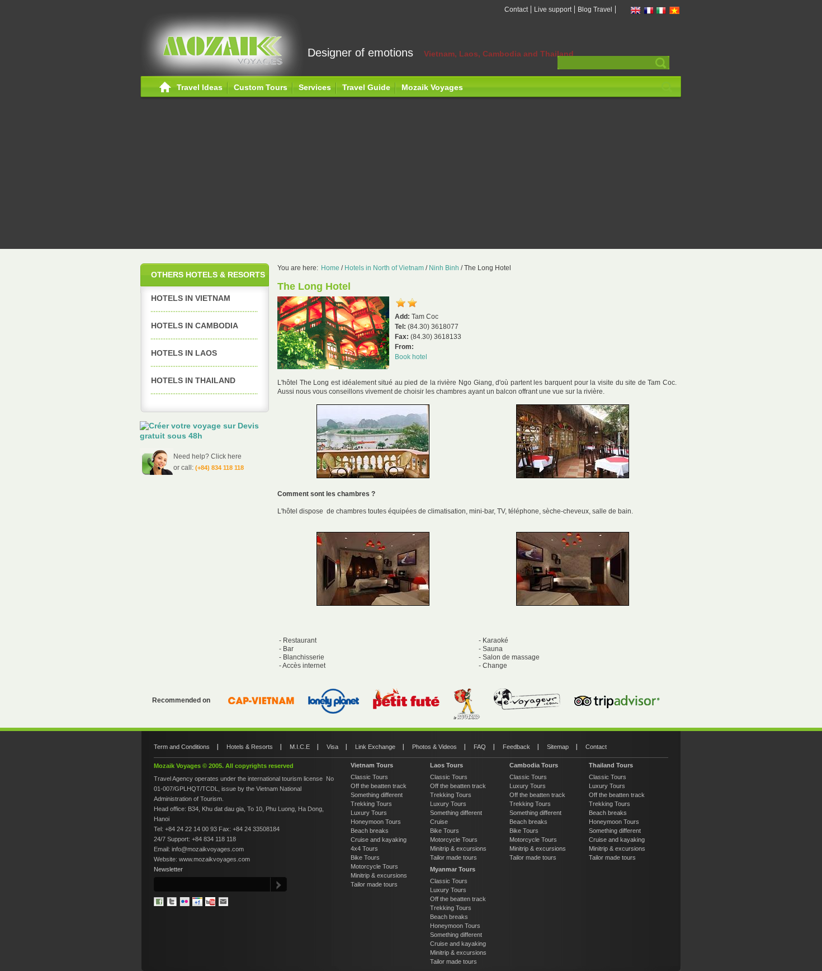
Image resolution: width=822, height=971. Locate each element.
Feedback (516, 746)
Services (315, 87)
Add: (403, 316)
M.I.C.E (300, 746)
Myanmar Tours (452, 869)
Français (649, 10)
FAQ (480, 746)
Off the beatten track (379, 786)
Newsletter (168, 869)
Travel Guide (366, 87)
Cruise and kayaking (379, 839)
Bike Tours (365, 857)
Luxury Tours (369, 812)
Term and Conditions (182, 746)
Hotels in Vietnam (190, 298)
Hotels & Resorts (249, 746)
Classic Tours (369, 777)
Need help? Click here (207, 456)
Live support (552, 9)
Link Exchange (375, 746)
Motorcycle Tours (374, 866)
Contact (516, 9)
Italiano (661, 10)
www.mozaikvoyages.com (214, 859)
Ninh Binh (444, 268)
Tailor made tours (374, 884)
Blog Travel (595, 9)
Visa (332, 746)
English (636, 10)
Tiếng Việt (674, 10)
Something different (377, 794)
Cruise (439, 821)
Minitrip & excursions (379, 875)
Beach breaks (370, 830)
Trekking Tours (371, 803)
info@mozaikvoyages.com (208, 849)
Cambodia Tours (533, 765)
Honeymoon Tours (376, 821)
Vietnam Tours (372, 765)
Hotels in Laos (184, 352)
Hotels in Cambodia (194, 325)
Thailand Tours (611, 765)
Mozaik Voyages (432, 87)
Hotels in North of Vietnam (384, 268)
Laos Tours (446, 765)
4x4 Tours (364, 848)
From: (404, 347)
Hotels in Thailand (193, 380)
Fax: (402, 337)
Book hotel (411, 357)
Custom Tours (260, 87)
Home (165, 88)
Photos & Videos (434, 746)
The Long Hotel (487, 268)
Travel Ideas (200, 87)
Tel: (401, 327)
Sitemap (558, 746)
